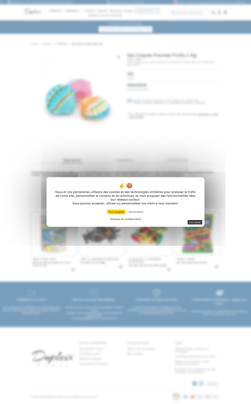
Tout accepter (116, 211)
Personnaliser (136, 211)
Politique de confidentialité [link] (125, 219)
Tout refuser (195, 222)
